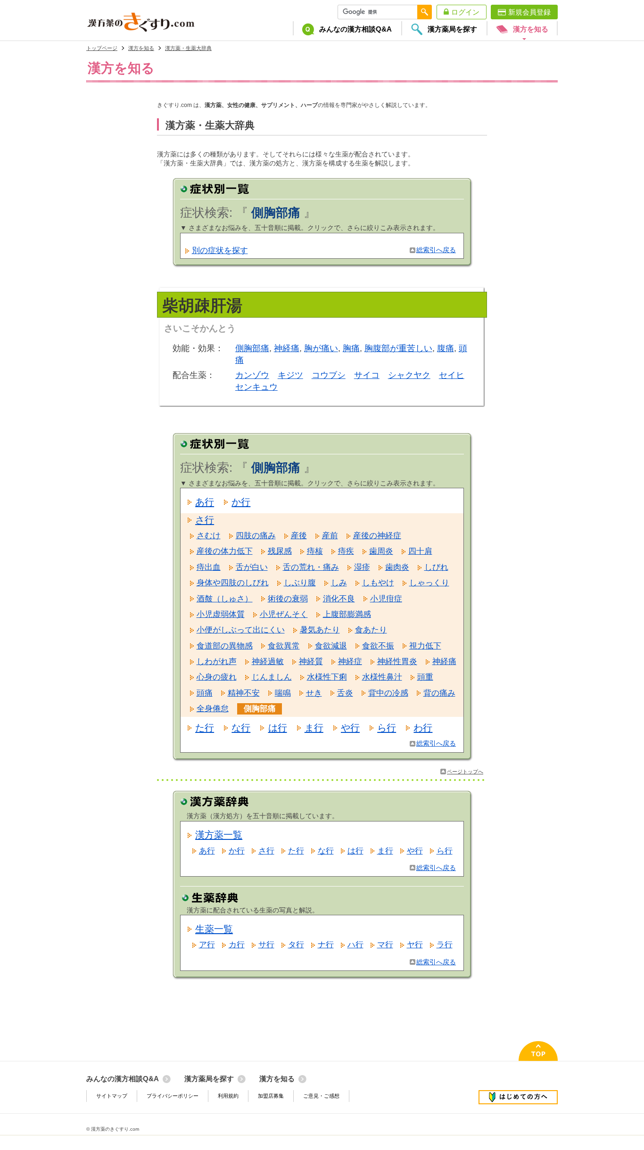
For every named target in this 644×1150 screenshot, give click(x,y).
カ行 (237, 944)
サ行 (266, 944)
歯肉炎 (397, 567)
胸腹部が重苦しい (398, 348)
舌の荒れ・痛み (311, 567)
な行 (240, 728)
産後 (299, 535)
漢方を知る (141, 48)
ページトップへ (465, 771)
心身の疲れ (217, 677)
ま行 (314, 728)
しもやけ (378, 582)
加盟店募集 (271, 1096)
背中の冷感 (388, 693)
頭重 (425, 677)
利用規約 (228, 1096)
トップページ (101, 48)
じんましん (272, 677)
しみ (339, 582)
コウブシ (329, 375)
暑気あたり (320, 629)
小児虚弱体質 (221, 614)
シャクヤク (409, 375)
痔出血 (209, 567)
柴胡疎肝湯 (202, 305)
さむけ (209, 535)
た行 (204, 728)
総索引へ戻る (436, 250)
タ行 (296, 944)
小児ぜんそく (284, 614)
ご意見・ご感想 (321, 1096)
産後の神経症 (377, 535)
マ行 (385, 944)
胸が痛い (321, 348)
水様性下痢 (327, 677)
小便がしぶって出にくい (241, 629)
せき (314, 693)
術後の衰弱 (288, 598)
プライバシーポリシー (172, 1096)
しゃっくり (429, 582)
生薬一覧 (214, 929)
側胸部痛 (252, 348)
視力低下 (425, 645)
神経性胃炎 (397, 661)
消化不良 (339, 598)
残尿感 (280, 551)
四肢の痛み (256, 535)
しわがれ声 (217, 661)
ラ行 (445, 944)
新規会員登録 (529, 12)
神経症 (350, 661)
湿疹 (362, 567)
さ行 (204, 520)
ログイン (465, 12)
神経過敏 (268, 661)
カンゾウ (252, 375)
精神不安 (244, 693)
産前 (330, 535)
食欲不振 (378, 645)
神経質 (311, 661)
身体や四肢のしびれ (233, 582)
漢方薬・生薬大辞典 (188, 48)
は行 (277, 728)
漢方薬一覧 (218, 835)
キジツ (290, 375)
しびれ (436, 567)
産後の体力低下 (225, 551)
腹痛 (445, 348)
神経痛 (286, 348)
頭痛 (205, 693)
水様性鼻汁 (382, 677)
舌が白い (252, 567)
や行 (350, 728)
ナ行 (326, 944)
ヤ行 (415, 944)
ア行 (207, 944)
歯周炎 (381, 551)
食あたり (371, 629)
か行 (240, 502)
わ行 (422, 728)
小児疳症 (386, 598)
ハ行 (355, 944)
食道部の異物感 (225, 645)
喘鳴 (283, 693)
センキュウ (256, 387)
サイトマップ (111, 1096)
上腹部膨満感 (347, 614)
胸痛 (351, 348)
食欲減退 (331, 645)
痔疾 (346, 551)
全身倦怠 (213, 708)
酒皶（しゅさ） (225, 598)
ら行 (386, 728)
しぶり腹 (300, 582)
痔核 (315, 551)
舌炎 (345, 693)
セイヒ (451, 375)
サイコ (367, 375)
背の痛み (439, 693)
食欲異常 (284, 645)
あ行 (204, 502)
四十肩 (420, 551)
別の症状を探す (220, 250)
